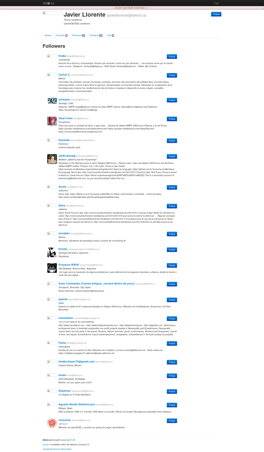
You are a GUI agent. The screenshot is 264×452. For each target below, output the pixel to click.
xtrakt (62, 375)
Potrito (63, 249)
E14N (72, 439)
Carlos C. (65, 74)
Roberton (65, 391)
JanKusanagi (67, 155)
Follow (216, 14)
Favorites (61, 35)
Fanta (62, 343)
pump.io (46, 444)
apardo (63, 299)
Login (216, 3)
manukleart (66, 318)
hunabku (64, 233)
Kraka (62, 56)
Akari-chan (66, 118)
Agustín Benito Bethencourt (77, 404)
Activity (48, 35)
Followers (78, 35)
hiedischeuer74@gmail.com (77, 361)
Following (95, 35)
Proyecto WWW (69, 264)
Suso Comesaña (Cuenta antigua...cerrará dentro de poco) (97, 283)
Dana (62, 205)
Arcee (62, 186)
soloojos (64, 99)
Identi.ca (48, 3)
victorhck (65, 420)
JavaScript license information (57, 448)
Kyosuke (64, 140)
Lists (110, 35)
